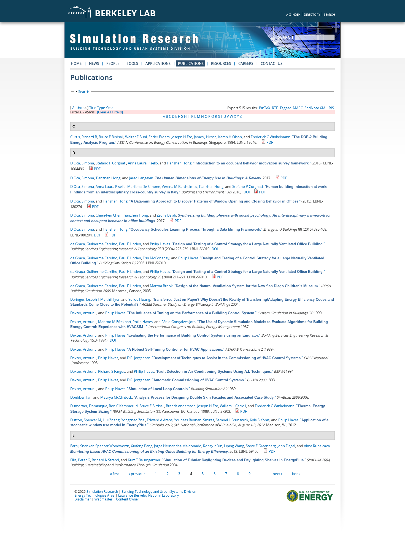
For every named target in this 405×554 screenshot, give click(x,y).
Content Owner (127, 499)
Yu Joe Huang (139, 299)
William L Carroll (233, 405)
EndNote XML (315, 107)
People (112, 63)
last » (296, 473)
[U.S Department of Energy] (311, 501)
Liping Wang (234, 445)
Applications (158, 63)
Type (101, 107)
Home (76, 63)
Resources (221, 63)
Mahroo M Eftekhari (114, 321)
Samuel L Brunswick (232, 419)
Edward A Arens (159, 419)
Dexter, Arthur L (83, 312)
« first (114, 473)
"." (252, 163)
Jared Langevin (141, 177)
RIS (331, 107)
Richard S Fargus (111, 371)
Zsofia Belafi (166, 215)
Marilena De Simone (143, 186)
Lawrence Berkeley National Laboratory (148, 495)
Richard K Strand (105, 459)
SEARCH (329, 14)
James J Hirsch (205, 136)
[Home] (134, 44)
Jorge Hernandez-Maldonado (177, 445)
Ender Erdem (159, 136)
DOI (247, 192)
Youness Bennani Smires (194, 419)
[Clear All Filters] (110, 112)
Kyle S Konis (259, 419)
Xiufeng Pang (141, 445)
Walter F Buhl (136, 136)
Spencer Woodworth (112, 445)
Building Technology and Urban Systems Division (158, 491)
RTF (275, 107)
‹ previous (137, 473)
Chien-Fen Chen (108, 215)
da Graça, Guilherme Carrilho (93, 243)
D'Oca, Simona (82, 163)
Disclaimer (82, 499)
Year (109, 107)
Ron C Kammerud (123, 405)
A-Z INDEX (293, 14)
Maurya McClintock (116, 397)
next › (277, 473)
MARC (298, 107)
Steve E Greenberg (261, 445)
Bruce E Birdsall (111, 136)
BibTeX (264, 107)
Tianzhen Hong (179, 163)
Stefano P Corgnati (111, 163)
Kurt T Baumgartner (144, 459)
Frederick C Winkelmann (270, 136)
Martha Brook (161, 285)
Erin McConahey (156, 257)
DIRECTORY (312, 14)
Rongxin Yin (212, 445)
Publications (191, 63)
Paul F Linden (130, 243)
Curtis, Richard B (83, 136)
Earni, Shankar (82, 445)
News (94, 63)
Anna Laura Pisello (143, 163)
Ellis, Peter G (80, 459)
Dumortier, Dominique (88, 405)
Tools (132, 63)
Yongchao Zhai (133, 419)
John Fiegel (286, 445)
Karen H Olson (230, 136)
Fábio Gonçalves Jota (178, 321)
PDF (269, 142)
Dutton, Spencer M (85, 419)
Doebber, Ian (80, 397)
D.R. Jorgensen (138, 357)
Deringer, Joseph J (84, 299)
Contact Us (271, 63)
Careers (245, 63)
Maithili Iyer (110, 299)
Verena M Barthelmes (179, 186)
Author (78, 107)
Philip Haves (160, 243)
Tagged (285, 107)
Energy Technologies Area (94, 495)
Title (92, 107)
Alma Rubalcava (317, 445)
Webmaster (103, 499)
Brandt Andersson (181, 405)
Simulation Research (102, 491)
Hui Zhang (111, 419)
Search (286, 37)
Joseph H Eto (181, 136)
